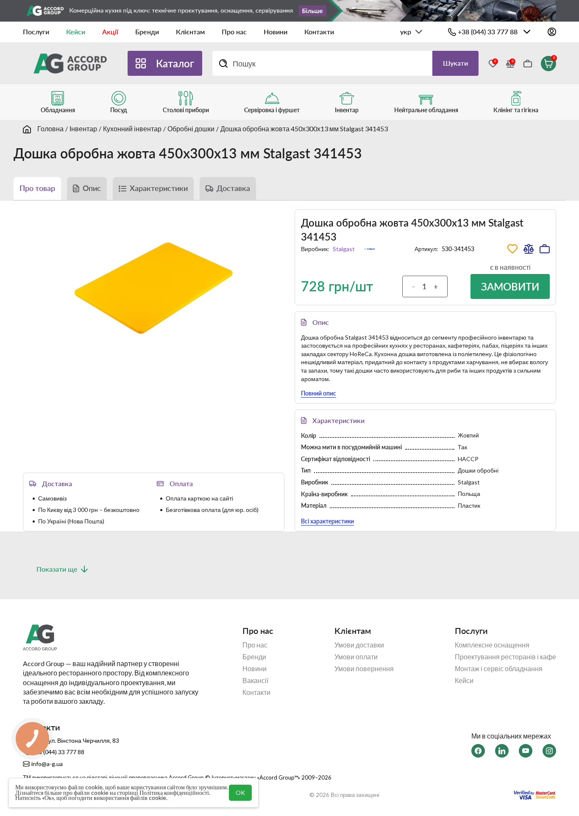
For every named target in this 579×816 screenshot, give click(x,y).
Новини (275, 32)
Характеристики (159, 188)
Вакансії (255, 680)
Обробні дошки (190, 128)
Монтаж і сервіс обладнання (499, 668)
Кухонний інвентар (132, 128)
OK (240, 792)
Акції (110, 32)
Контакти (319, 32)
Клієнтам (190, 32)
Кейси (75, 32)
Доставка (233, 188)
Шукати (455, 63)
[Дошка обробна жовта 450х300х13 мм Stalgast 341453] (153, 288)
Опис (92, 188)
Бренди (147, 32)
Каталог (175, 63)
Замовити (510, 286)
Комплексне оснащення (492, 645)
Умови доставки (359, 645)
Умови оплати (356, 656)
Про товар (37, 188)
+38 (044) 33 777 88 (488, 32)
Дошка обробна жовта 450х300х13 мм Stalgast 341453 (304, 128)
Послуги (36, 32)
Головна (50, 128)
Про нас (234, 32)
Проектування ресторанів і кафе (505, 656)
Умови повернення (364, 668)
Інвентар (83, 128)
